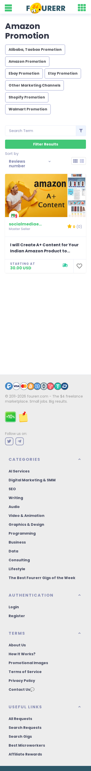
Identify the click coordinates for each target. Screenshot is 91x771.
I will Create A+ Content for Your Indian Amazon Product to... (44, 248)
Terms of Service (25, 671)
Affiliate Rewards (25, 754)
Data (13, 551)
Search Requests (25, 727)
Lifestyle (17, 568)
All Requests (20, 718)
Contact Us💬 (21, 689)
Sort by (11, 153)
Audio (14, 506)
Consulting (19, 560)
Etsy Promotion (63, 73)
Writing (16, 497)
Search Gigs (20, 736)
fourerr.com (37, 396)
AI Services (19, 471)
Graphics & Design (26, 524)
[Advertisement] (45, 321)
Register (17, 615)
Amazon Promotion (27, 61)
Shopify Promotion (27, 97)
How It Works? (22, 654)
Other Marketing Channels (34, 85)
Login (14, 607)
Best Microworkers (27, 745)
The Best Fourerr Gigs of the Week (42, 577)
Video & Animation (26, 515)
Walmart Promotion (28, 109)
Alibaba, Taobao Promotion (35, 49)
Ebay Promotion (24, 73)
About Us (17, 645)
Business (17, 542)
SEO (12, 488)
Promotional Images (28, 662)
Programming (22, 533)
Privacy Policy (22, 680)
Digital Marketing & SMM (32, 480)
